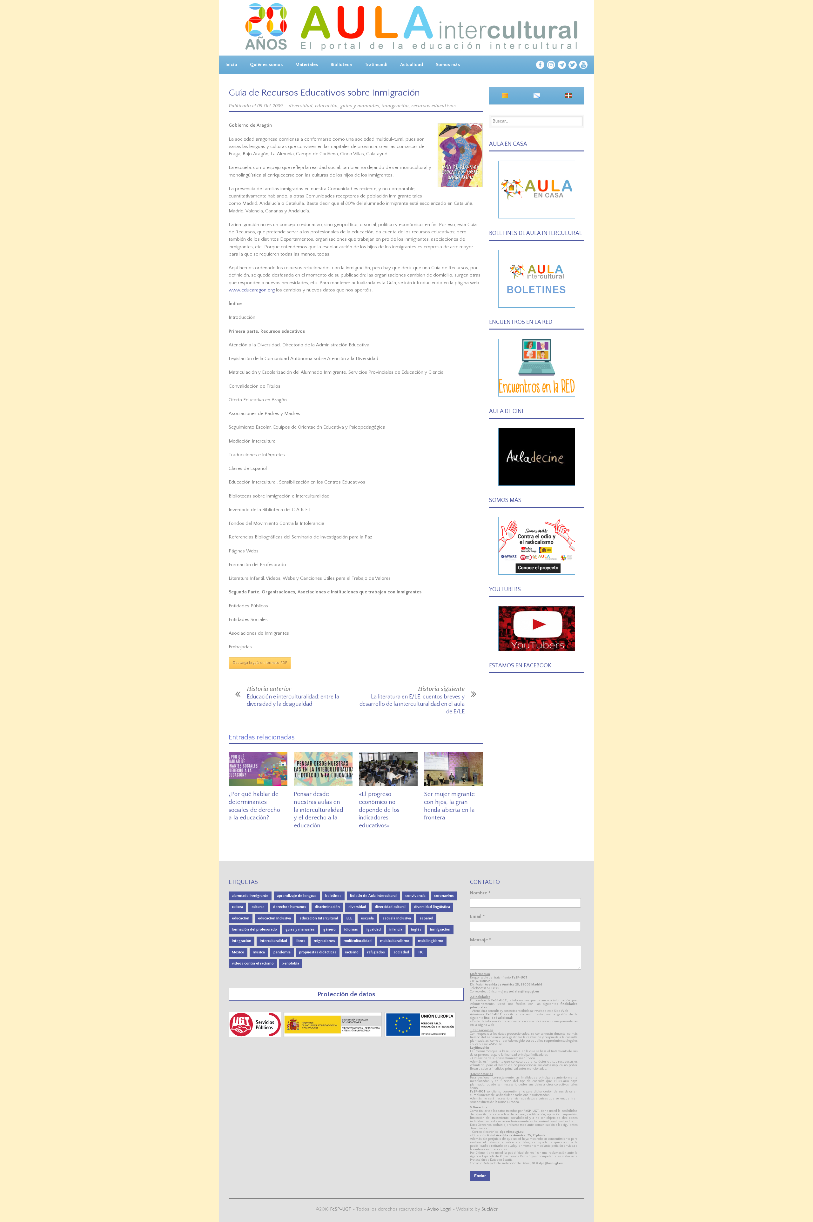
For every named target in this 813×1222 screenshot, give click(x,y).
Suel (489, 1209)
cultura (237, 907)
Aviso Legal (439, 1209)
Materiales (306, 64)
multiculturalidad (358, 941)
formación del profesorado (254, 929)
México (238, 952)
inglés (416, 929)
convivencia (415, 896)
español (426, 918)
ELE (349, 918)
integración (241, 941)
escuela (367, 918)
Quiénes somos (266, 64)
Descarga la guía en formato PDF (260, 663)
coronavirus (444, 896)
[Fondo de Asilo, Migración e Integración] (420, 1035)
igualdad (373, 929)
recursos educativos (433, 106)
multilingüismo (430, 941)
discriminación (327, 907)
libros (300, 941)
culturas (258, 907)
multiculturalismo (394, 941)
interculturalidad (273, 941)
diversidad (300, 106)
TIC (421, 952)
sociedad (401, 952)
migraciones (324, 941)
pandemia (282, 952)
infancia (395, 929)
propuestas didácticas (317, 952)
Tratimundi (376, 64)
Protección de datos (346, 994)
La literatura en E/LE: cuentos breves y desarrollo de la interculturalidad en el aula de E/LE (412, 704)
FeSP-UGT (340, 1209)
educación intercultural (318, 918)
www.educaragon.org (252, 290)
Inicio (231, 64)
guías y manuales (359, 106)
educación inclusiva (274, 918)
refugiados (376, 952)
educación (326, 106)
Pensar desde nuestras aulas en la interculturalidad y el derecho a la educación (318, 810)
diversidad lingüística (432, 907)
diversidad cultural (390, 907)
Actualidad (411, 64)
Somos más (448, 64)
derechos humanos (289, 907)
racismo (352, 952)
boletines (333, 896)
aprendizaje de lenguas (297, 896)
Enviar (480, 1176)
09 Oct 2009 (270, 106)
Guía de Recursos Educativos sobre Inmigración (324, 93)
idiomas (351, 929)
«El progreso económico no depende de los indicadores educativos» (379, 810)
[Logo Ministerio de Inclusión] (333, 1035)
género (329, 929)
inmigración (395, 106)
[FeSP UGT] (255, 1035)
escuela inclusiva (396, 918)
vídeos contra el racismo (253, 963)
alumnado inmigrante (250, 896)
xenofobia (290, 963)
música (259, 952)
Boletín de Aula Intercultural (373, 896)
